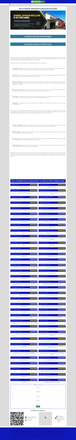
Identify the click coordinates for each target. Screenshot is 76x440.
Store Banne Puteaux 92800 (36, 436)
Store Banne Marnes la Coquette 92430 (30, 435)
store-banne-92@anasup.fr (31, 417)
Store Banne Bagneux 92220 (25, 430)
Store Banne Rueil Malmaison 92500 (44, 435)
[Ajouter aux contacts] (42, 2)
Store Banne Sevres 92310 (15, 433)
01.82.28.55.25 (36, 1)
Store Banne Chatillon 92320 (25, 433)
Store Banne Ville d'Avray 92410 (61, 434)
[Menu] (44, 2)
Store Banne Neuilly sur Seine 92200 (58, 429)
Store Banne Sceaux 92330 (35, 433)
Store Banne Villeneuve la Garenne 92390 (36, 434)
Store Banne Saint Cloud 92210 (15, 430)
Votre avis (38, 400)
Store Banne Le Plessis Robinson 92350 (58, 433)
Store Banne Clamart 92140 (62, 428)
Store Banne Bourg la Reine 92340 (45, 433)
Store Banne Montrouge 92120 (38, 428)
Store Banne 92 (60, 416)
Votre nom (38, 387)
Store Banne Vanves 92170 (36, 429)
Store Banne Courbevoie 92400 (49, 434)
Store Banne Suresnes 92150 (17, 429)
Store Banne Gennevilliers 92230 (36, 430)
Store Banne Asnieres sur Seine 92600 (57, 435)
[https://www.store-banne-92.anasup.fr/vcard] (17, 418)
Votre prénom (38, 391)
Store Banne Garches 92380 (24, 434)
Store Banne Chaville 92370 (14, 434)
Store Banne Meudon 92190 (46, 429)
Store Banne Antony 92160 (26, 429)
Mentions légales (44, 436)
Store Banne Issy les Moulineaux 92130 (50, 428)
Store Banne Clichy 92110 (28, 428)
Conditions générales (51, 436)
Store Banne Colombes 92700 (26, 436)
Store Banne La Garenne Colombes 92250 (59, 430)
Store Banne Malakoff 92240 (47, 430)
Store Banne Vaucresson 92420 (18, 435)
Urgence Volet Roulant (12, 438)
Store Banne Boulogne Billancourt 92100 (16, 428)
